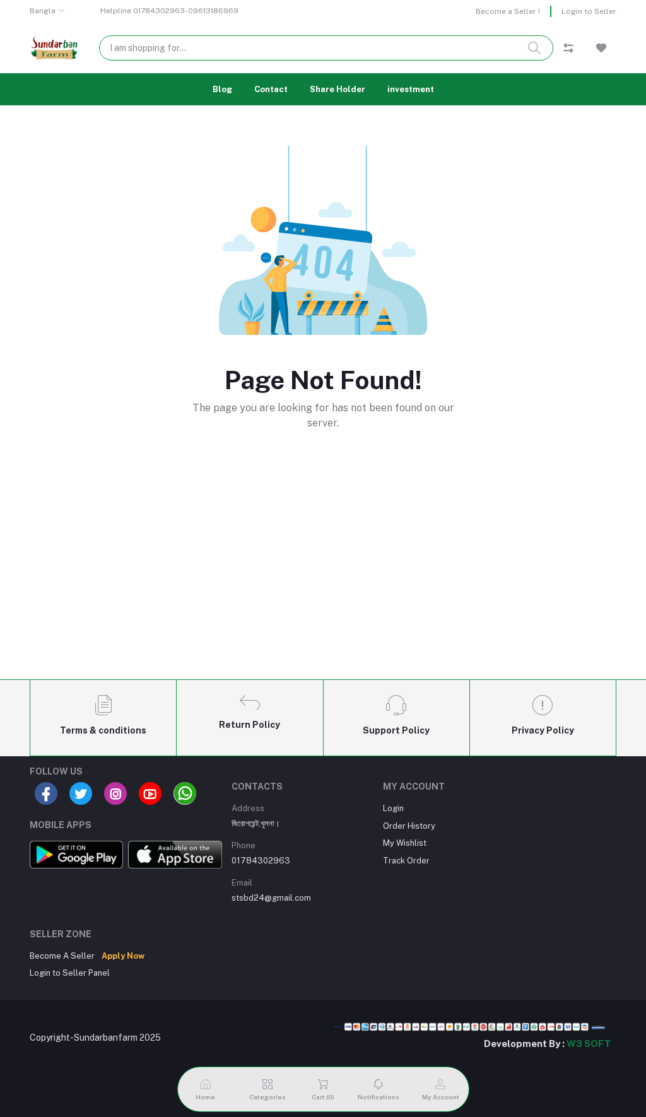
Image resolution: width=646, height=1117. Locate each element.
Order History (409, 826)
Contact (271, 89)
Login (393, 808)
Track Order (406, 860)
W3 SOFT (589, 1043)
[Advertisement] (323, 576)
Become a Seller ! (508, 11)
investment (410, 89)
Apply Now (123, 956)
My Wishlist (404, 843)
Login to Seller (588, 11)
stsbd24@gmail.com (271, 898)
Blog (222, 89)
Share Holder (337, 89)
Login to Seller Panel (70, 973)
